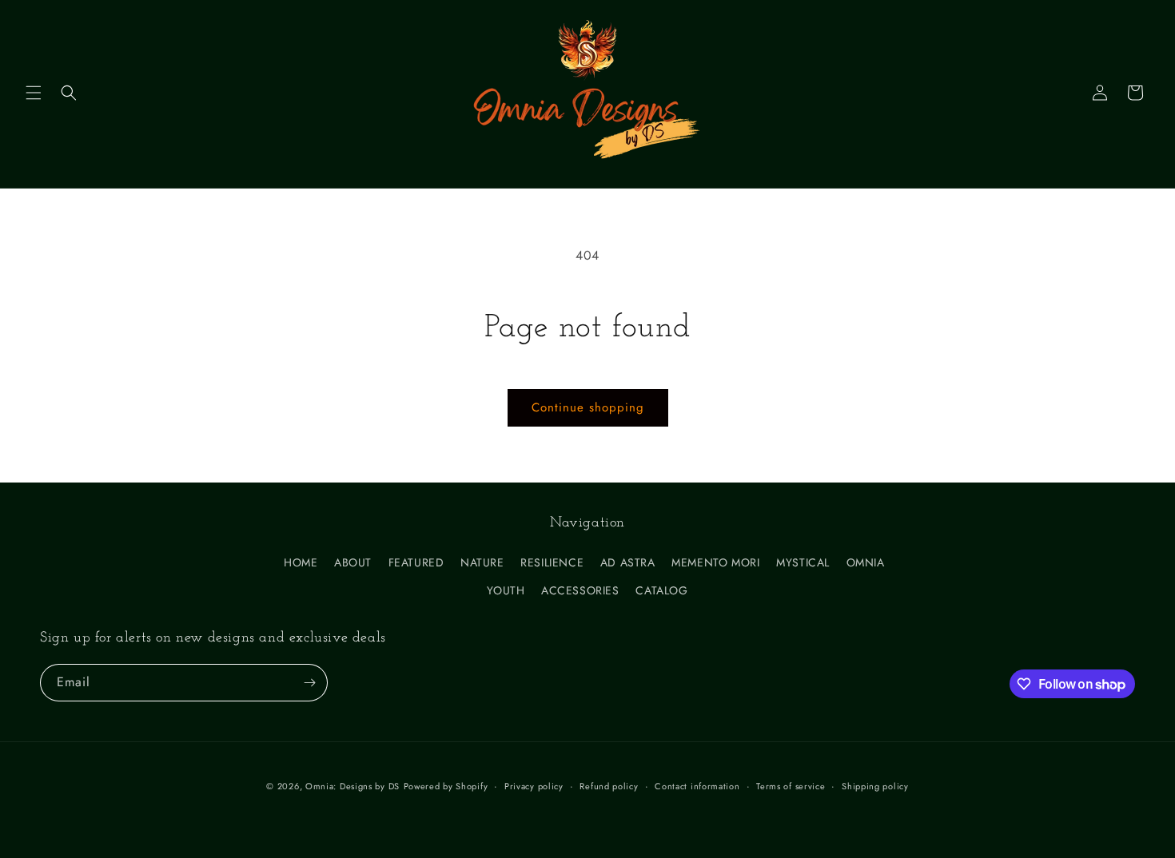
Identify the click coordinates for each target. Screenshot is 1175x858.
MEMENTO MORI (715, 562)
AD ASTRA (627, 562)
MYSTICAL (803, 562)
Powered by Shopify (446, 786)
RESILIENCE (552, 562)
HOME (300, 562)
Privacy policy (534, 786)
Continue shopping (588, 407)
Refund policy (609, 786)
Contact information (697, 786)
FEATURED (416, 562)
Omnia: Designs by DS (352, 786)
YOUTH (505, 590)
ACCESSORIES (580, 590)
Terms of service (790, 786)
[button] (33, 92)
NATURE (482, 562)
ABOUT (353, 562)
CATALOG (661, 590)
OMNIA (865, 562)
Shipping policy (875, 786)
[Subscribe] (309, 682)
